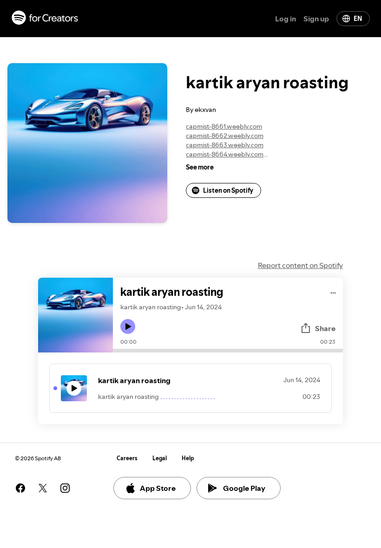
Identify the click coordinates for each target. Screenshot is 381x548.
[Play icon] (127, 326)
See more (200, 167)
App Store (158, 488)
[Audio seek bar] (228, 350)
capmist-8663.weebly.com (224, 145)
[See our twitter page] (42, 488)
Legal (159, 458)
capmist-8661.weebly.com (224, 126)
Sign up (316, 18)
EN (358, 18)
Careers (127, 458)
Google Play (244, 488)
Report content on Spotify (300, 265)
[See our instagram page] (65, 488)
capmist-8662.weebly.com (224, 135)
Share (325, 328)
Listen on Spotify (228, 190)
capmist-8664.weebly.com (224, 154)
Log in (285, 18)
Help (188, 458)
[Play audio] (333, 291)
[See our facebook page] (20, 488)
